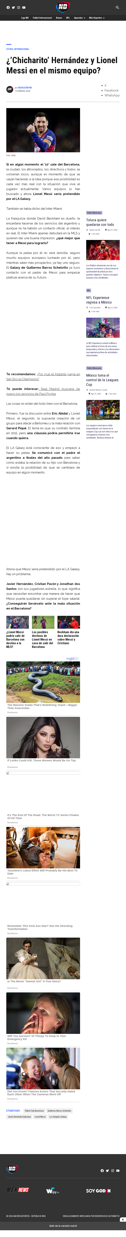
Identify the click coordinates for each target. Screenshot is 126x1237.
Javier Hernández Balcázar (19, 1117)
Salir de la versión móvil (63, 1225)
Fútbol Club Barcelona (34, 1111)
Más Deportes (95, 18)
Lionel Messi (40, 1117)
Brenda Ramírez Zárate (98, 390)
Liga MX (25, 18)
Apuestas (78, 18)
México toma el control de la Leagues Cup (102, 380)
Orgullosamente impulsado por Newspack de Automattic (91, 1216)
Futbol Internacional (42, 18)
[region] (63, 30)
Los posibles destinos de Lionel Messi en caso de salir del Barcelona (42, 639)
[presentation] (84, 17)
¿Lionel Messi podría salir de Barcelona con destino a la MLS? (15, 639)
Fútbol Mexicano (94, 213)
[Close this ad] (123, 1219)
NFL (68, 18)
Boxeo (59, 18)
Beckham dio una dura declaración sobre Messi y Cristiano (68, 637)
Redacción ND (25, 87)
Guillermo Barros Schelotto (59, 1111)
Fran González (95, 308)
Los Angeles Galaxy (58, 1117)
